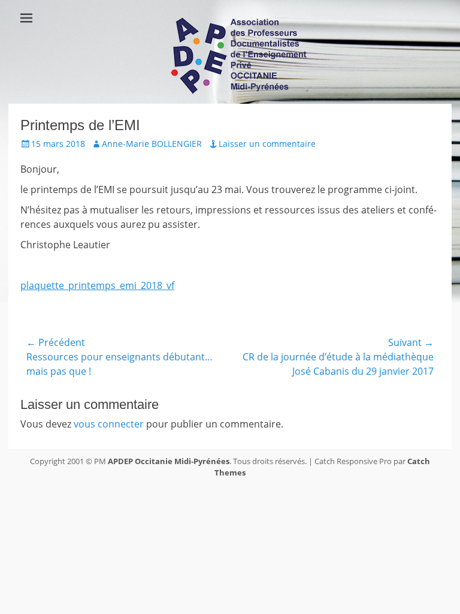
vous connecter (109, 424)
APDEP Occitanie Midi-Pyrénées (168, 461)
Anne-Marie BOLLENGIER (152, 143)
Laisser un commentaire (267, 143)
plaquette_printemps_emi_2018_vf (97, 285)
